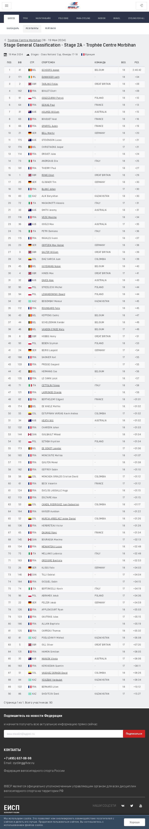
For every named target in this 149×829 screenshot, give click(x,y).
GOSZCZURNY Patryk (53, 98)
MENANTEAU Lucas (52, 547)
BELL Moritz (48, 133)
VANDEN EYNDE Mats (53, 329)
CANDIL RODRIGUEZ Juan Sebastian (60, 505)
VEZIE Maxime (49, 217)
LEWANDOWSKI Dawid (53, 294)
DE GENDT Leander (51, 448)
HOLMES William (50, 112)
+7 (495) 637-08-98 (17, 758)
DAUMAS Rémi (49, 533)
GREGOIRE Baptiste (52, 561)
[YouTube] (140, 805)
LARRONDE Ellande (52, 392)
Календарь (13, 29)
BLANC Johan (49, 189)
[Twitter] (131, 805)
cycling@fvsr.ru (24, 763)
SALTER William (50, 252)
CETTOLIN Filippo (51, 385)
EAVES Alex (48, 280)
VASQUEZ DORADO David (55, 673)
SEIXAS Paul (48, 105)
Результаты (32, 29)
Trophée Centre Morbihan (24, 40)
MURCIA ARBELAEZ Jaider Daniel (59, 519)
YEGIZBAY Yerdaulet (52, 680)
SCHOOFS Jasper (50, 70)
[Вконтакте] (122, 805)
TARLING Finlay (50, 84)
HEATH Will (48, 421)
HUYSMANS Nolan (51, 266)
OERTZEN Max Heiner (53, 245)
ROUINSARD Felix (51, 308)
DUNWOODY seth (51, 77)
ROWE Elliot (48, 175)
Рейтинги (50, 29)
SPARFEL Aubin (50, 126)
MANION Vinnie (50, 659)
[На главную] (73, 6)
